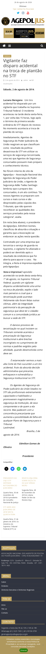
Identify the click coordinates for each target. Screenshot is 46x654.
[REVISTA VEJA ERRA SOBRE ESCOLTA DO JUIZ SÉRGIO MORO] (31, 489)
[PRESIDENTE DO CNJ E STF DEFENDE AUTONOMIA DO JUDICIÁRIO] (12, 490)
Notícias (7, 56)
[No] (43, 645)
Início (3, 605)
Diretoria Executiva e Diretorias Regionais (17, 590)
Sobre (3, 582)
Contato (4, 613)
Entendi (24, 650)
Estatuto (4, 586)
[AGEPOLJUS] (4, 45)
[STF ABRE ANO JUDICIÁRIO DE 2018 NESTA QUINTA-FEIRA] (12, 518)
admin (25, 80)
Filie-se (4, 609)
